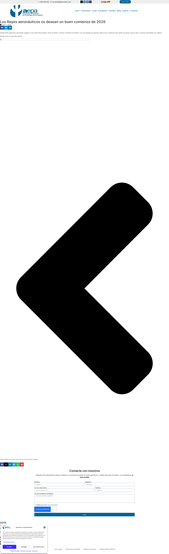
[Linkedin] (84, 2)
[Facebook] (87, 2)
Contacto (134, 11)
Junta (94, 11)
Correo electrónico (40, 487)
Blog (119, 11)
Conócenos (86, 11)
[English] (104, 2)
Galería (125, 11)
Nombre (37, 482)
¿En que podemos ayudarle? (43, 493)
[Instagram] (90, 2)
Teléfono (98, 487)
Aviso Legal (35, 551)
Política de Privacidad (26, 551)
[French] (107, 2)
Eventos (112, 11)
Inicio (77, 11)
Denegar (24, 547)
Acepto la (46, 505)
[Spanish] (102, 2)
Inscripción (102, 11)
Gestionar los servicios (9, 542)
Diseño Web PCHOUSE (107, 549)
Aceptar (9, 547)
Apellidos (88, 482)
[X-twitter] (81, 2)
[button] (44, 527)
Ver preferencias (38, 547)
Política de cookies (15, 551)
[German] (109, 2)
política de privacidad (50, 505)
